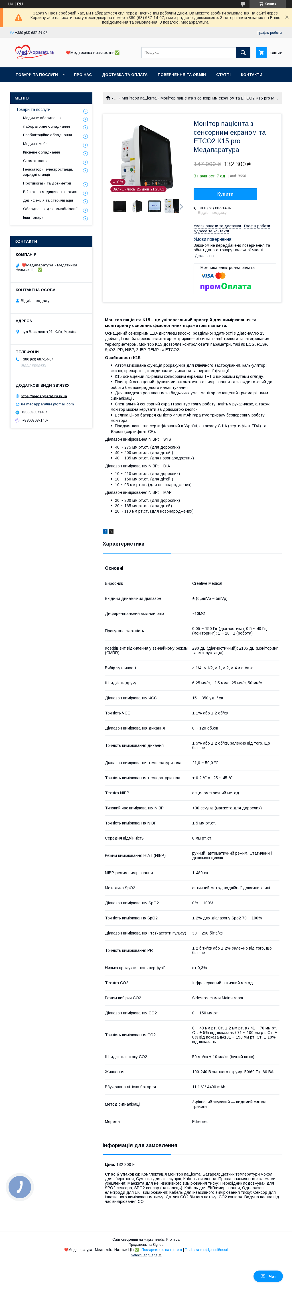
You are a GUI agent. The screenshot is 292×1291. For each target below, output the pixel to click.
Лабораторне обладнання (46, 126)
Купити (225, 194)
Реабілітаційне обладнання (47, 135)
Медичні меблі (35, 144)
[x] (111, 532)
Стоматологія (35, 161)
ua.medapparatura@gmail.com (47, 404)
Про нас (83, 74)
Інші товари (33, 217)
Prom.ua (173, 1240)
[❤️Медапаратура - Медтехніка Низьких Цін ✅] (34, 60)
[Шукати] (243, 52)
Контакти (251, 74)
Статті (223, 74)
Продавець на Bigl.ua (146, 1245)
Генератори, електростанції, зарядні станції (48, 172)
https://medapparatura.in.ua (44, 396)
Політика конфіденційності (206, 1250)
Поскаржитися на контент (161, 1250)
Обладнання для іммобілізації (50, 209)
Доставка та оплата (124, 74)
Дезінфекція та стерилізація (48, 200)
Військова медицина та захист (50, 192)
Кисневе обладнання (41, 152)
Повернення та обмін (182, 74)
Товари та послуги (36, 74)
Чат (272, 1276)
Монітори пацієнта (139, 98)
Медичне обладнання (42, 118)
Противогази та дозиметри (47, 183)
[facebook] (105, 532)
